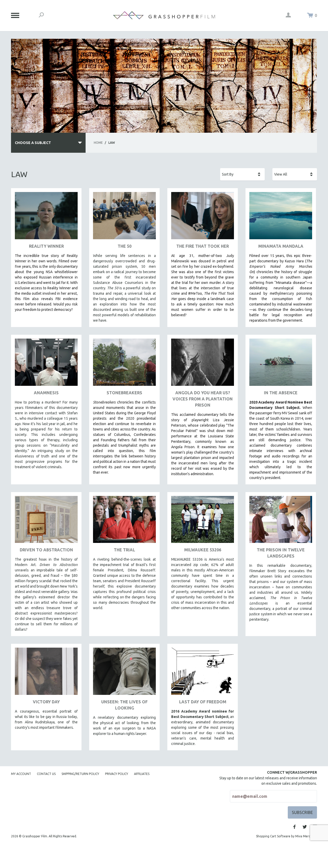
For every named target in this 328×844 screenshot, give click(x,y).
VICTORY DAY (46, 701)
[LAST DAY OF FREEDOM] (202, 673)
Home (98, 142)
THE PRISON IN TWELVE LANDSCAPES (281, 553)
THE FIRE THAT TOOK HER (202, 246)
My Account (21, 773)
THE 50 (124, 246)
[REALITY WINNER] (46, 217)
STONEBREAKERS (124, 392)
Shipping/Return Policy (80, 773)
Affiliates (141, 773)
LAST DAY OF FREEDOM (202, 701)
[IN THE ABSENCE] (280, 364)
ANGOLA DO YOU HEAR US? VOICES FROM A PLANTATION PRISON (202, 398)
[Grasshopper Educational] (164, 15)
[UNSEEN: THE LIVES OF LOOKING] (124, 673)
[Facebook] (294, 827)
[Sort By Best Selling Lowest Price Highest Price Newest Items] (242, 174)
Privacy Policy (116, 773)
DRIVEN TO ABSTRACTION (46, 550)
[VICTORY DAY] (46, 673)
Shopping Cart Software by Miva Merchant (286, 836)
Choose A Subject (33, 143)
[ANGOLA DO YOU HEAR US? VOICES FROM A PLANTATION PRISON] (202, 364)
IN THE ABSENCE (281, 392)
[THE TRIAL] (124, 521)
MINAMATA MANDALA (280, 246)
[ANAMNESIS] (46, 364)
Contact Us (46, 773)
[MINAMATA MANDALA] (280, 217)
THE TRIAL (124, 550)
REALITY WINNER (46, 246)
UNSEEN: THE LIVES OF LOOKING (124, 704)
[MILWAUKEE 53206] (202, 521)
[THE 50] (124, 217)
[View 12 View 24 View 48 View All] (294, 174)
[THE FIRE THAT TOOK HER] (202, 217)
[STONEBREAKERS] (124, 364)
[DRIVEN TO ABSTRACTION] (46, 521)
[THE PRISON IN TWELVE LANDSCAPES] (280, 521)
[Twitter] (305, 827)
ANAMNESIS (46, 392)
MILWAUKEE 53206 (202, 550)
